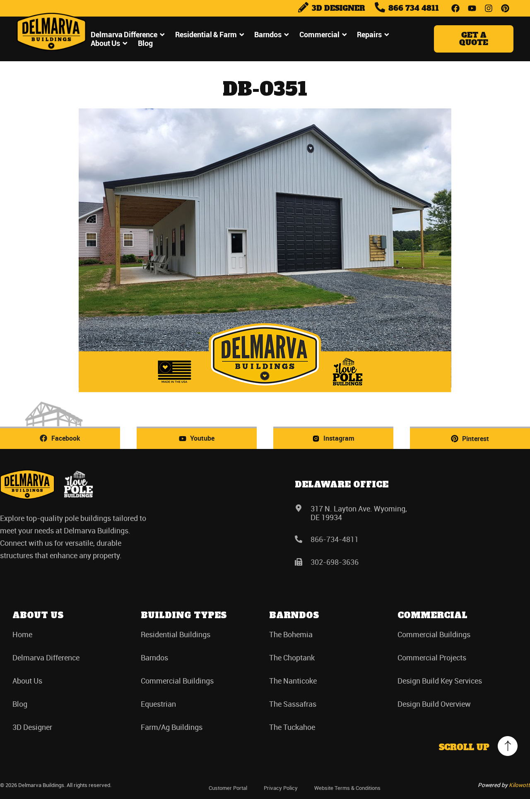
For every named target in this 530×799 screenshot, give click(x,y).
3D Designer (32, 727)
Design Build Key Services (440, 681)
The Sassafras (292, 704)
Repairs (369, 34)
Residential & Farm (206, 34)
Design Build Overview (434, 704)
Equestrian (158, 704)
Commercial (319, 34)
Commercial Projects (432, 657)
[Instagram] (488, 8)
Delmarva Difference (124, 34)
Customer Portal (228, 788)
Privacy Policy (281, 788)
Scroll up (464, 747)
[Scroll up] (508, 746)
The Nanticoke (293, 681)
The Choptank (292, 657)
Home (22, 634)
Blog (145, 43)
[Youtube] (472, 8)
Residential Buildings (175, 634)
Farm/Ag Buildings (171, 727)
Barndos (268, 34)
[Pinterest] (505, 8)
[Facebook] (455, 8)
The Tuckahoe (292, 727)
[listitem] (74, 536)
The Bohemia (291, 634)
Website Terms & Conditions (347, 788)
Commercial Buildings (177, 681)
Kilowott (519, 785)
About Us (105, 43)
